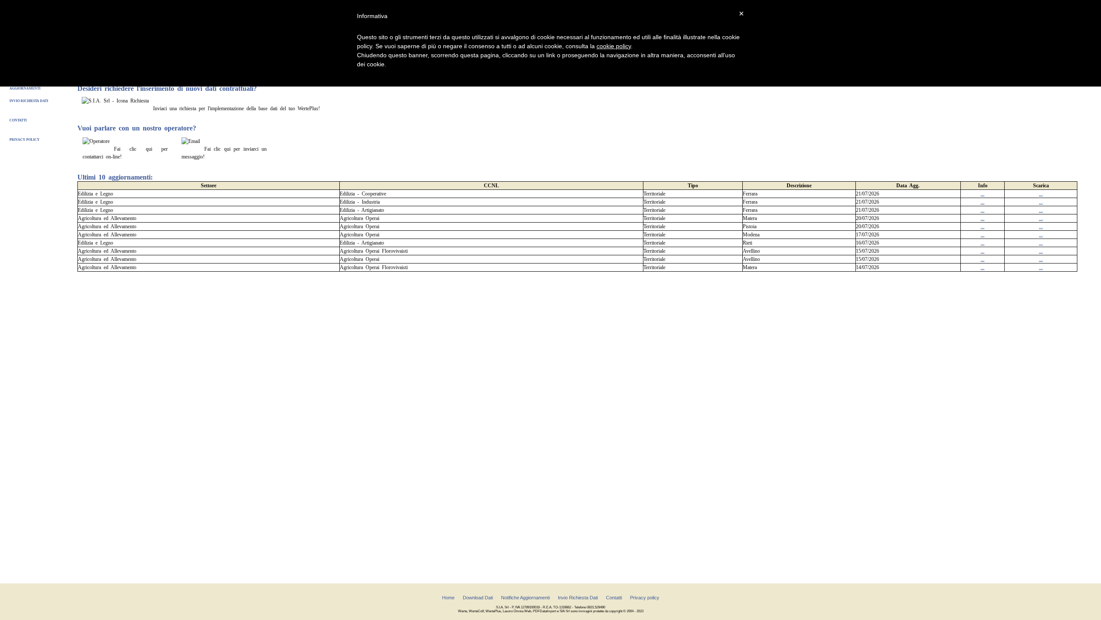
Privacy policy (24, 140)
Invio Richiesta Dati (28, 101)
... (982, 194)
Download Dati (478, 597)
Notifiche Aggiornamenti (525, 597)
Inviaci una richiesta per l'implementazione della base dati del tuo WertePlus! (236, 108)
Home (448, 597)
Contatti (18, 120)
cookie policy (614, 46)
